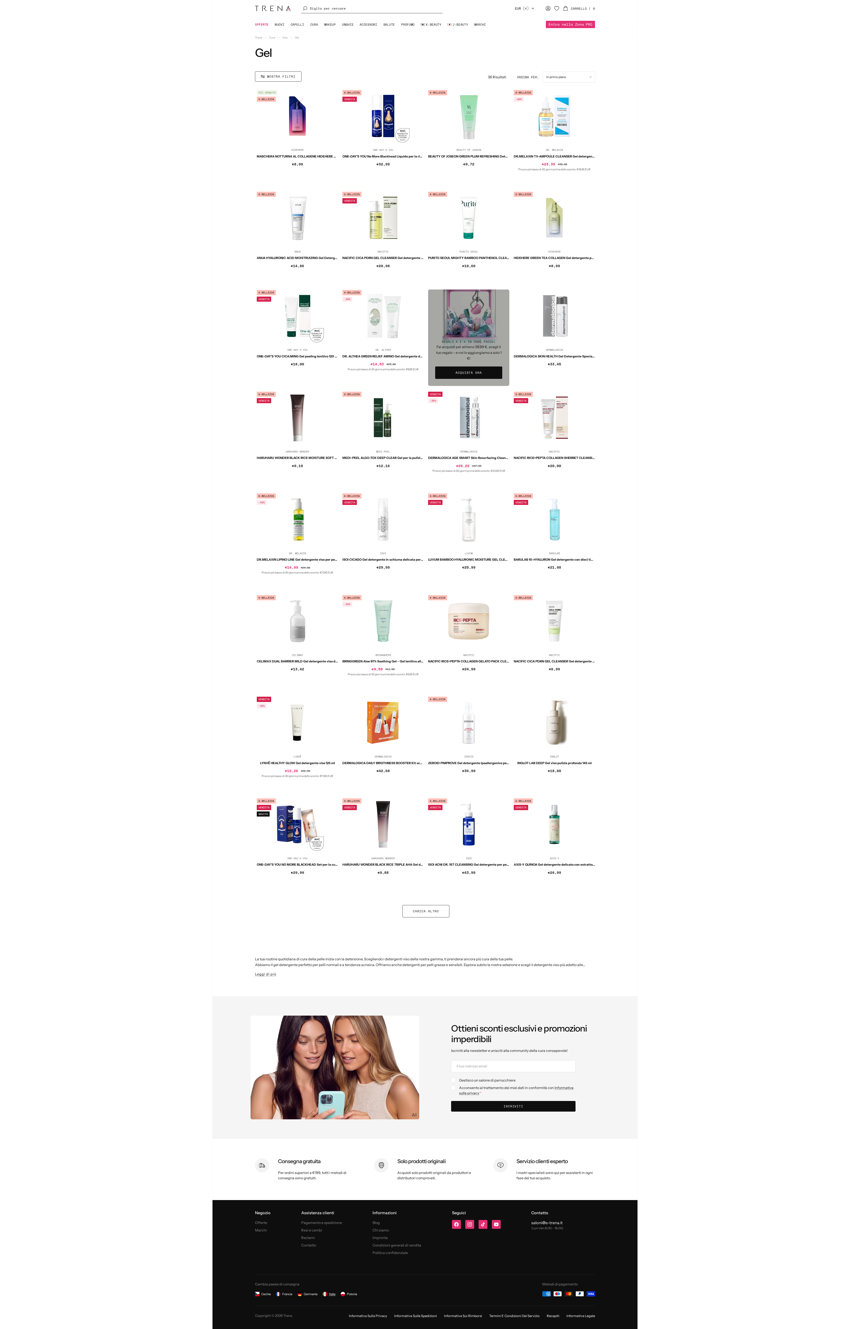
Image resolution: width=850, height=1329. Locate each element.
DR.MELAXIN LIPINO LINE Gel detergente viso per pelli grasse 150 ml (307, 560)
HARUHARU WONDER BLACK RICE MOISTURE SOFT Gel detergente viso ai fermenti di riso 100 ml (329, 458)
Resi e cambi (311, 1230)
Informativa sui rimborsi (463, 1316)
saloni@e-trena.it (547, 1222)
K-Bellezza (266, 99)
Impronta (380, 1237)
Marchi (261, 1230)
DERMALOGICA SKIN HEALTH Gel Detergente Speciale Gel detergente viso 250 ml (575, 356)
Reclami (308, 1237)
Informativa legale (580, 1316)
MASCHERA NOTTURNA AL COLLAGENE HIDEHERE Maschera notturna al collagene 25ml (323, 156)
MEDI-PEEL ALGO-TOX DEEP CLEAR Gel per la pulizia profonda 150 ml (394, 458)
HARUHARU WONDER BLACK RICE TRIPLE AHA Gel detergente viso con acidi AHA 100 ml (408, 865)
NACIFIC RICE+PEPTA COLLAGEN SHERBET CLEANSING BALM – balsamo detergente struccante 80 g (589, 458)
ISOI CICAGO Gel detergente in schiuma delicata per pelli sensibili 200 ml (397, 560)
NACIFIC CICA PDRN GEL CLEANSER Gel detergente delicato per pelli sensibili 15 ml (576, 661)
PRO (570, 24)
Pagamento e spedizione (321, 1222)
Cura (272, 37)
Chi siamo (381, 1230)
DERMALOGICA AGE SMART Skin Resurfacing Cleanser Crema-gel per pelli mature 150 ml (495, 458)
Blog (376, 1222)
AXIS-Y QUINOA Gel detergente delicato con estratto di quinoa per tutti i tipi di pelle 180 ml (581, 865)
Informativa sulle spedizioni (415, 1316)
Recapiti (553, 1316)
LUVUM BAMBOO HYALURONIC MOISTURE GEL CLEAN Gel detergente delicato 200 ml (492, 560)
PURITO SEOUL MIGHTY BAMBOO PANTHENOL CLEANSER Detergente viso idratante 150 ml (496, 258)
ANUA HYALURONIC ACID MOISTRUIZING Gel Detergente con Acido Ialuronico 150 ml (320, 258)
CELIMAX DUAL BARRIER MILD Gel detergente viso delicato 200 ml (307, 661)
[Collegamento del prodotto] (297, 138)
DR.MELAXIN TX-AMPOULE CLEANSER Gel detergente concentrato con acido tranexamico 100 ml (587, 156)
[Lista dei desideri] (556, 8)
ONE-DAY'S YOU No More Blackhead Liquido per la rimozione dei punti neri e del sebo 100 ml (410, 156)
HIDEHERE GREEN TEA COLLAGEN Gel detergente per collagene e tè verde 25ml (573, 258)
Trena (258, 37)
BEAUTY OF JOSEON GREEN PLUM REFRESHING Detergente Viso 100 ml (481, 156)
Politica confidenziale (390, 1252)
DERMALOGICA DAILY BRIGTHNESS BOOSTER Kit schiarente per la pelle (396, 763)
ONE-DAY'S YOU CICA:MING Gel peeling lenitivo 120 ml (297, 356)
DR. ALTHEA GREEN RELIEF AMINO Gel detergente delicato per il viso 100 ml (399, 356)
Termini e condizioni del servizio (514, 1316)
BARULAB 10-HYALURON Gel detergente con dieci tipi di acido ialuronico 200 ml (573, 560)
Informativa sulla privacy (368, 1316)
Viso (285, 37)
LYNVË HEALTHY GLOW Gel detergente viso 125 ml (297, 763)
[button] (372, 8)
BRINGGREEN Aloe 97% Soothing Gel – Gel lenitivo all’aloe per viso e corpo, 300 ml (403, 661)
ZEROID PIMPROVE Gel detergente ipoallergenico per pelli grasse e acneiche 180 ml (490, 763)
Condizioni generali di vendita (397, 1245)
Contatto (308, 1245)
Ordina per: (528, 77)
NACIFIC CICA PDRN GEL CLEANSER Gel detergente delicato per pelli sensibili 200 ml (406, 258)
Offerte (261, 1222)
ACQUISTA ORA (469, 372)
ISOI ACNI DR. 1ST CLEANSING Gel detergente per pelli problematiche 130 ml (485, 865)
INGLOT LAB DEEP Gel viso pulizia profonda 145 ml (554, 763)
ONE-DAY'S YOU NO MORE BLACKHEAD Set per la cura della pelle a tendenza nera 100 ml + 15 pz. (329, 865)
